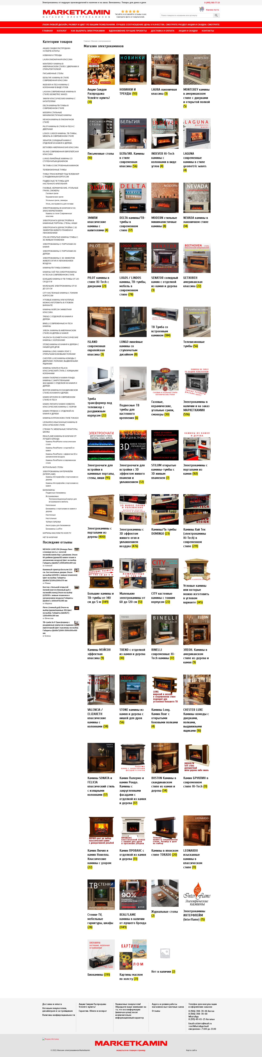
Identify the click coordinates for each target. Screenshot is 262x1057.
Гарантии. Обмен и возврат (93, 1011)
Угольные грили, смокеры (57, 200)
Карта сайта (191, 1050)
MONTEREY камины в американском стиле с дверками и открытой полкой (61, 66)
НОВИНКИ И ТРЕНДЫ (52, 55)
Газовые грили (52, 193)
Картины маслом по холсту (57, 533)
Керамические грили (54, 197)
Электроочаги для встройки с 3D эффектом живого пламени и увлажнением (60, 230)
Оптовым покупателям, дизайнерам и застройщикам (57, 1009)
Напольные (51, 505)
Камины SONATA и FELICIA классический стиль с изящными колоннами (60, 371)
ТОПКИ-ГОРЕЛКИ (53, 522)
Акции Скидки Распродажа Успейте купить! (92, 1005)
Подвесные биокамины (56, 493)
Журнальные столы (53, 467)
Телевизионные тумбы (55, 170)
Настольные (51, 518)
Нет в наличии (50, 537)
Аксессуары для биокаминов (58, 525)
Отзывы (156, 1011)
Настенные (51, 515)
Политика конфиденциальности (58, 1015)
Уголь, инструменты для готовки (59, 204)
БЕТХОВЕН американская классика (61, 147)
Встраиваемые (52, 496)
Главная (87, 41)
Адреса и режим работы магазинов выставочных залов (168, 1005)
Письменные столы (53, 73)
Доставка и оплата (52, 1004)
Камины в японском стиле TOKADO (61, 418)
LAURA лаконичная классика (57, 59)
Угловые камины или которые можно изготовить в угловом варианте (58, 302)
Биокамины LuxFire (54, 529)
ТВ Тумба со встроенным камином (61, 165)
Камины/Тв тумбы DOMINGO (56, 268)
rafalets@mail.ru (203, 1023)
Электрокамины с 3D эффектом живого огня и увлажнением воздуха (59, 261)
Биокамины (49, 490)
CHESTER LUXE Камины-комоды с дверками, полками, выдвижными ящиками (60, 361)
